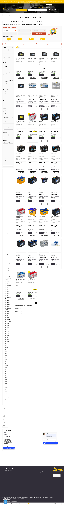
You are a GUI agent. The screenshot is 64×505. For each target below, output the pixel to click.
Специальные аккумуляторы (6, 182)
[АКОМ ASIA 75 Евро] (21, 180)
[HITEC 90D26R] (21, 149)
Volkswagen (6, 347)
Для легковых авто (7, 176)
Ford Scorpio (7, 220)
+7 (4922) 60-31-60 (26, 487)
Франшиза (26, 4)
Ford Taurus (7, 212)
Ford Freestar (7, 270)
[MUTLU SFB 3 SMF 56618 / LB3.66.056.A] (21, 212)
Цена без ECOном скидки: (20, 70)
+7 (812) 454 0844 (26, 476)
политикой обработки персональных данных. (38, 2)
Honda (6, 381)
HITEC (3, 412)
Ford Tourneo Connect (8, 200)
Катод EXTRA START (4, 410)
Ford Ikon (6, 252)
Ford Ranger (7, 227)
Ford (12, 15)
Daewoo (6, 393)
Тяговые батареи (7, 397)
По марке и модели (8, 15)
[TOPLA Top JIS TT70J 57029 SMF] (21, 85)
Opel (5, 361)
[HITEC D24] (32, 149)
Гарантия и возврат (7, 436)
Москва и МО (38, 4)
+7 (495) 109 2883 (26, 472)
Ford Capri (6, 329)
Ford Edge (6, 315)
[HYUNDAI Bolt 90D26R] (44, 180)
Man (5, 345)
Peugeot (6, 351)
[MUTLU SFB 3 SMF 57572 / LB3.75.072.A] (32, 275)
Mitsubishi (6, 365)
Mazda (6, 367)
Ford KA (6, 248)
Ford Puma (6, 229)
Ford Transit (7, 194)
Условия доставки (43, 471)
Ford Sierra (6, 218)
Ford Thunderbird (7, 202)
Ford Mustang (7, 235)
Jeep (5, 373)
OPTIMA (3, 416)
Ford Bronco (7, 333)
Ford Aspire (7, 337)
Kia (5, 375)
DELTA (3, 423)
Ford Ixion (6, 250)
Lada (5, 371)
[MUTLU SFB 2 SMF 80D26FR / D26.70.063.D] (32, 117)
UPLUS (3, 425)
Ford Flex (6, 283)
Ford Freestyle (7, 268)
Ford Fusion (7, 266)
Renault (6, 359)
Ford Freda (6, 272)
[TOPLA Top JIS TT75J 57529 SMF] (44, 54)
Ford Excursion (7, 304)
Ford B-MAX (7, 335)
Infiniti (5, 377)
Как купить (41, 469)
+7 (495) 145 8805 (26, 469)
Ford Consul (7, 327)
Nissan (6, 363)
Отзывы (22, 4)
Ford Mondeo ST (7, 237)
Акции (3, 4)
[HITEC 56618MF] (56, 149)
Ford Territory (7, 204)
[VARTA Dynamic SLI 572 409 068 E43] (32, 85)
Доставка (5, 434)
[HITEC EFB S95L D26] (56, 117)
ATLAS (3, 408)
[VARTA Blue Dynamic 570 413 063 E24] (56, 243)
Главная (3, 15)
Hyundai (6, 379)
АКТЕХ (3, 422)
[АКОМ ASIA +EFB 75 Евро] (32, 212)
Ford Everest (7, 306)
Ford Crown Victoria (8, 321)
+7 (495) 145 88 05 (8, 446)
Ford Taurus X (7, 210)
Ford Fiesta (7, 289)
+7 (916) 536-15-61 (26, 483)
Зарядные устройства (7, 401)
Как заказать (6, 432)
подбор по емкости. (20, 498)
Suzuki (6, 355)
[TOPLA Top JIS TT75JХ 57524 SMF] (56, 54)
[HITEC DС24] (44, 117)
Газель (6, 383)
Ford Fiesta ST (7, 287)
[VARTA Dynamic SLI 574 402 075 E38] (44, 85)
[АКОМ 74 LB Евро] (44, 212)
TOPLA (3, 418)
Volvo (5, 349)
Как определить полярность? (8, 36)
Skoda (5, 357)
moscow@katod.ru (7, 472)
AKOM (3, 420)
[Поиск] (46, 10)
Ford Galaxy (7, 261)
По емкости (6, 395)
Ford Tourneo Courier (8, 198)
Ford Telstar (7, 208)
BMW (5, 389)
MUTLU (3, 415)
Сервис (18, 4)
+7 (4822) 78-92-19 (26, 491)
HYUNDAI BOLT (4, 413)
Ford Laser (6, 246)
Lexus (5, 369)
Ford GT (6, 254)
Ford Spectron (7, 216)
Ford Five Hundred (8, 285)
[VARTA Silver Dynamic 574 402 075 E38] (44, 243)
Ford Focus (7, 281)
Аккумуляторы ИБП (7, 399)
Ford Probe (6, 231)
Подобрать (39, 33)
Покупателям (13, 4)
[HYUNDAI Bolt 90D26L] (56, 180)
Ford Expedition (7, 302)
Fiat (5, 385)
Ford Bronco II (7, 331)
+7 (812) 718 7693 (26, 479)
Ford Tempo (7, 206)
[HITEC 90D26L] (44, 149)
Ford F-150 (6, 295)
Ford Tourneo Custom (8, 196)
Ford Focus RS (7, 276)
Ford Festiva (7, 291)
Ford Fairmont (7, 293)
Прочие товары (6, 403)
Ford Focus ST (7, 274)
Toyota (6, 353)
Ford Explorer (7, 300)
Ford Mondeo (7, 239)
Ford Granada (7, 259)
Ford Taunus (7, 214)
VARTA (3, 419)
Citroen (6, 391)
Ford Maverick (7, 241)
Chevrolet (6, 387)
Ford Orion (6, 233)
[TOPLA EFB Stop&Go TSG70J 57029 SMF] (21, 54)
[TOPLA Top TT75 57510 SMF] (32, 54)
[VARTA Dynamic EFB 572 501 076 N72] (56, 85)
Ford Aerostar (7, 339)
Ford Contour (7, 325)
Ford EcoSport (7, 317)
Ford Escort (7, 311)
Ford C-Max (7, 341)
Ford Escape (7, 313)
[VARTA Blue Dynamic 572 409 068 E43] (21, 275)
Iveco (5, 343)
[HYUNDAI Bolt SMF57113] (32, 180)
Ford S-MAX (7, 222)
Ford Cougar (7, 323)
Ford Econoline (7, 319)
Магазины (7, 4)
